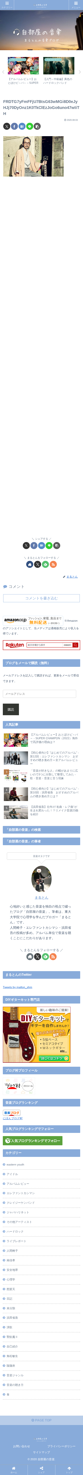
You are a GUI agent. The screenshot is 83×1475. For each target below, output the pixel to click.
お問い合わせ (21, 1446)
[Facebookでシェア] (14, 126)
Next (80, 72)
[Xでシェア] (6, 126)
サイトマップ (41, 1452)
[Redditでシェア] (50, 1181)
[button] (37, 126)
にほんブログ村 (13, 1118)
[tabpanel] (23, 71)
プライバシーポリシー (61, 1446)
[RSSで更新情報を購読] (53, 564)
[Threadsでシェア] (31, 1181)
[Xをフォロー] (37, 564)
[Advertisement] (41, 359)
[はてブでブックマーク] (22, 126)
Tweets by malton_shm (17, 987)
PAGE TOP (43, 1420)
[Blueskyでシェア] (50, 1170)
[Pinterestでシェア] (31, 1192)
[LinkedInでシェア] (50, 1192)
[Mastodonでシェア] (31, 1170)
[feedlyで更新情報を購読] (45, 564)
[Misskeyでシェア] (69, 1170)
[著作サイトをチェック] (29, 564)
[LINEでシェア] (29, 126)
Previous (3, 72)
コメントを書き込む (41, 598)
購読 (11, 709)
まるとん (41, 898)
